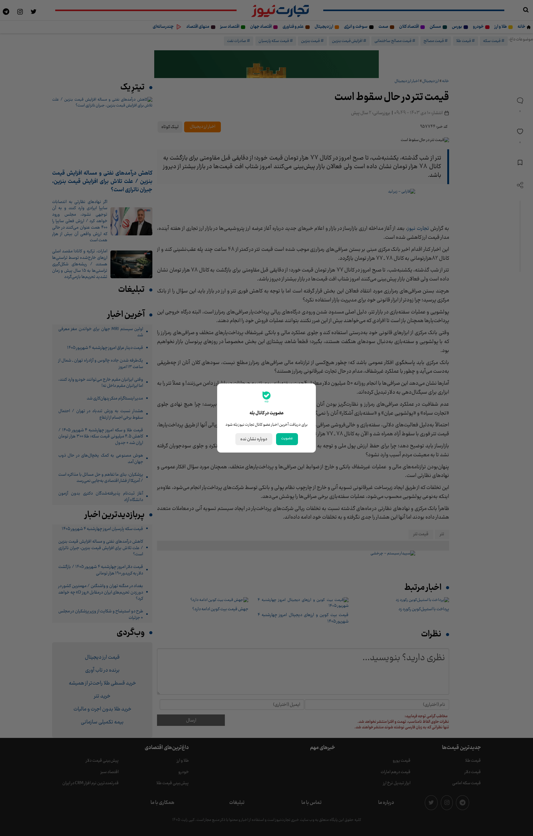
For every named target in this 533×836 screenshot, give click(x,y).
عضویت (287, 438)
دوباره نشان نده (253, 439)
